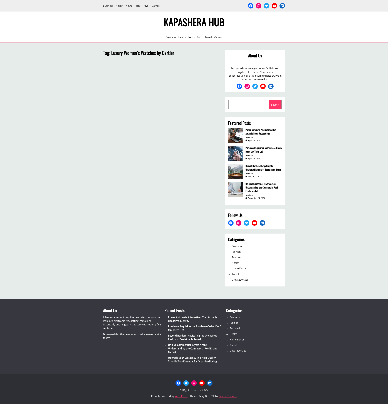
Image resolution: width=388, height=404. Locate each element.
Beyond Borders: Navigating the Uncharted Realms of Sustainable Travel (263, 167)
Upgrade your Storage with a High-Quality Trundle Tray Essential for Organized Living (192, 359)
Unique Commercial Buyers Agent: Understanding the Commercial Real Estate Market (262, 187)
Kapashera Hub (194, 22)
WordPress (181, 396)
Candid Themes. (228, 396)
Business (237, 246)
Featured (237, 257)
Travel (235, 274)
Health (235, 262)
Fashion (236, 251)
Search (275, 104)
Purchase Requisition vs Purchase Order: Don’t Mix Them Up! (264, 149)
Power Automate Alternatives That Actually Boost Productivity (261, 131)
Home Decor (239, 268)
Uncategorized (240, 279)
